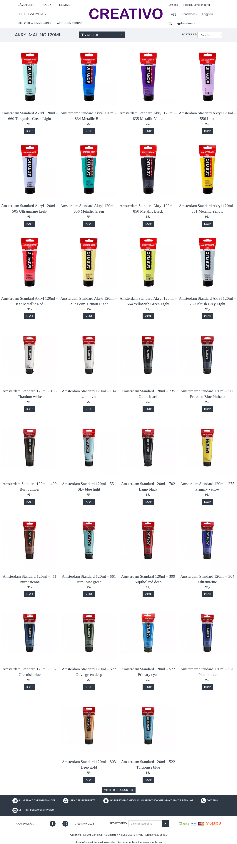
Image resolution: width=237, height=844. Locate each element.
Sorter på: (189, 34)
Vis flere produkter (118, 789)
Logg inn (207, 14)
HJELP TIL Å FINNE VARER (34, 23)
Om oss (173, 4)
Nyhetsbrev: (119, 823)
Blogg (172, 14)
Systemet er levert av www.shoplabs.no (140, 842)
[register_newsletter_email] (165, 823)
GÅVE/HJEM (26, 4)
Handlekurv (188, 23)
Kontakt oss (189, 14)
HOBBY (46, 4)
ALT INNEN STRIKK (69, 23)
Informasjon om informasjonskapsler (94, 842)
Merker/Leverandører (196, 4)
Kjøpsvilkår (25, 823)
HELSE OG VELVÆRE (31, 14)
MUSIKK (64, 4)
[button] (52, 823)
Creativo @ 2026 (84, 823)
